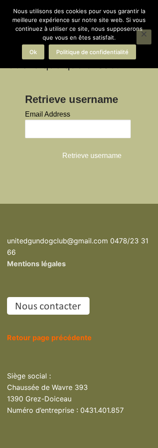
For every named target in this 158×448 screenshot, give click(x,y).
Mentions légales (36, 263)
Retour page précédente (49, 337)
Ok (33, 51)
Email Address (47, 114)
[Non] (143, 36)
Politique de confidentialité (92, 51)
